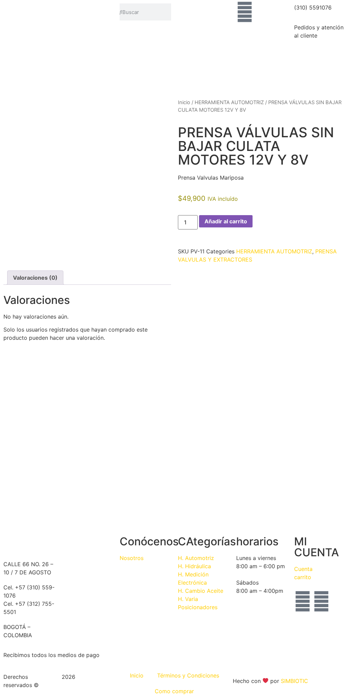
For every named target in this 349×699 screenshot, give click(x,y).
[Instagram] (321, 601)
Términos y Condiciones (188, 675)
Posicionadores (197, 607)
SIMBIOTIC (294, 680)
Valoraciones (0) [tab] (35, 277)
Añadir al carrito (225, 221)
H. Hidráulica (194, 566)
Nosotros (131, 558)
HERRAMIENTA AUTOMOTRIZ (229, 102)
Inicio (184, 102)
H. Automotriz (196, 558)
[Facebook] (302, 601)
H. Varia (188, 599)
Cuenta (303, 568)
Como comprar (174, 691)
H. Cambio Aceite (200, 590)
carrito (302, 577)
